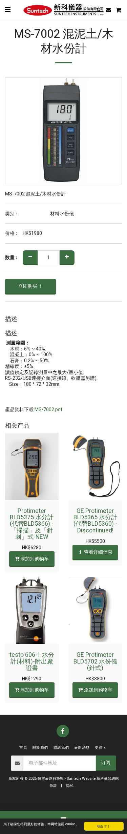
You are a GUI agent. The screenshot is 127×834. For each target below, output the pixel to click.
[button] (7, 9)
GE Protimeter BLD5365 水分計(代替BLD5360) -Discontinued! (95, 521)
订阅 (105, 762)
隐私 (69, 786)
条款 (53, 786)
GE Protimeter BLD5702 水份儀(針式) (95, 661)
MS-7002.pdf (49, 409)
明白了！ (103, 826)
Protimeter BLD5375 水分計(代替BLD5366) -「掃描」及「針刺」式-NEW (32, 524)
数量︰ (12, 258)
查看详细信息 (97, 552)
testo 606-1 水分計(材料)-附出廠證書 (31, 661)
